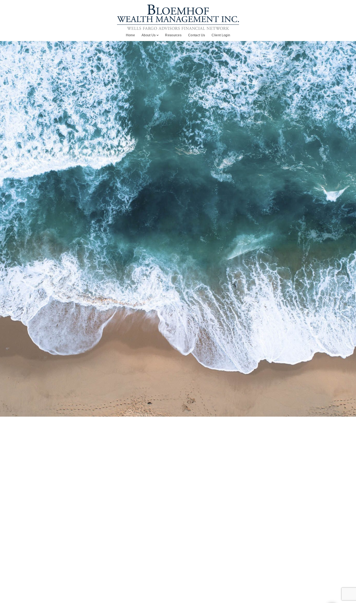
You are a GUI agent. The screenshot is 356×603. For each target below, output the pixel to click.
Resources (173, 35)
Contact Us (196, 35)
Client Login (221, 35)
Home (130, 35)
